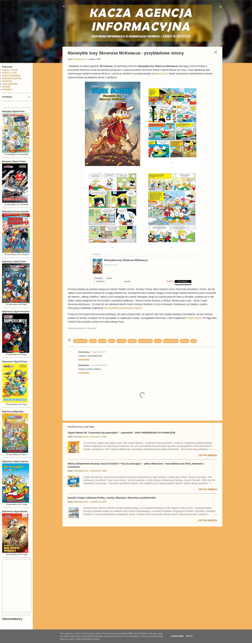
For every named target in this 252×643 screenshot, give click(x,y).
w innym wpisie (194, 318)
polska (158, 341)
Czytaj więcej (207, 455)
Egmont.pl (160, 73)
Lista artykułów (10, 84)
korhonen (121, 341)
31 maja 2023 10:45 (97, 352)
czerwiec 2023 (80, 341)
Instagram (7, 89)
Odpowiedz (84, 360)
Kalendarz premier (11, 78)
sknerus (184, 341)
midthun (132, 341)
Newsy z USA (9, 73)
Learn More (177, 636)
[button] (215, 53)
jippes (111, 341)
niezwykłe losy (145, 341)
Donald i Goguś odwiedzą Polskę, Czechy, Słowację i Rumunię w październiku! (112, 497)
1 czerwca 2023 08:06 (98, 365)
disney (93, 341)
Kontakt (6, 86)
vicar (193, 341)
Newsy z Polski (10, 70)
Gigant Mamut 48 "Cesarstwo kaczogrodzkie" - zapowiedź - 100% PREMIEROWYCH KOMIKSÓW (121, 432)
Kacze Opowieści (11, 75)
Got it (189, 636)
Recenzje (7, 81)
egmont (102, 341)
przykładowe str (171, 341)
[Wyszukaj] (220, 7)
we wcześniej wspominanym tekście (123, 308)
